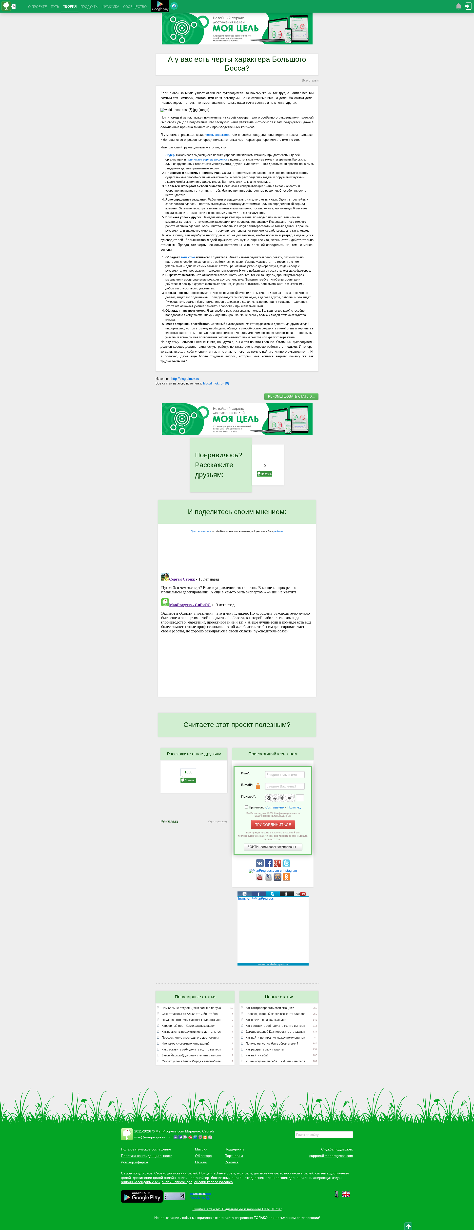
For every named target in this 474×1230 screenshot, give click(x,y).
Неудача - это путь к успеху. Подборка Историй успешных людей (191, 1020)
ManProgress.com (170, 1131)
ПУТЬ (55, 7)
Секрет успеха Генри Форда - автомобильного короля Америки (191, 1061)
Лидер (170, 155)
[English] (346, 1197)
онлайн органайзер (193, 1178)
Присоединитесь (201, 531)
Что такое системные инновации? (186, 1043)
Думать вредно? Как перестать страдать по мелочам (275, 1031)
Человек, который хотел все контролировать (275, 1014)
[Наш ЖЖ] (269, 880)
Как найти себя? (257, 1055)
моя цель (244, 1173)
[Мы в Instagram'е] (273, 870)
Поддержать (234, 1149)
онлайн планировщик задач (318, 1178)
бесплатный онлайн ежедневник (237, 1178)
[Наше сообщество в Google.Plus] (278, 866)
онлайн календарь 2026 (140, 1182)
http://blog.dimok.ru (185, 379)
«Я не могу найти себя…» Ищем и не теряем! (275, 1061)
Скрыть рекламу (217, 821)
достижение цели (268, 1173)
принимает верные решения (207, 159)
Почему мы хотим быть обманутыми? (272, 1043)
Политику (294, 807)
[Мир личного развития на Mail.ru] (278, 880)
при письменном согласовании (294, 1218)
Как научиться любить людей (266, 1020)
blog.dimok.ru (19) (216, 383)
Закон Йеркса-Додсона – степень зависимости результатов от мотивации (191, 1055)
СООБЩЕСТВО (135, 7)
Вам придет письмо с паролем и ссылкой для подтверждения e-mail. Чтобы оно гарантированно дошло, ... (273, 835)
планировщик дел (280, 1178)
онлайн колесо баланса (213, 1182)
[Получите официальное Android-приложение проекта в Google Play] (160, 7)
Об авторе (203, 1156)
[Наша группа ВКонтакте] (260, 866)
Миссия (201, 1149)
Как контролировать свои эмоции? (270, 1008)
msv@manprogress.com (153, 1137)
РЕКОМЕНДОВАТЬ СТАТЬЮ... (291, 396)
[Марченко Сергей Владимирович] (211, 1137)
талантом (188, 257)
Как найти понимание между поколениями (275, 1037)
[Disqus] (237, 632)
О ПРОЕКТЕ (37, 7)
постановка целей (298, 1173)
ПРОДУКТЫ (89, 7)
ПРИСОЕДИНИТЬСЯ (273, 825)
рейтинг (278, 531)
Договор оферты (134, 1162)
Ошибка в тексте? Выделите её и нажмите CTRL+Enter (237, 1209)
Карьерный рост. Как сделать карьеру (188, 1026)
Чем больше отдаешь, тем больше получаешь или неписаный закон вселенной (191, 1008)
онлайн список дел (177, 1182)
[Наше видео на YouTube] (260, 880)
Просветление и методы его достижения (190, 1037)
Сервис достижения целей (175, 1173)
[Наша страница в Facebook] (269, 866)
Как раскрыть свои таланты (265, 1049)
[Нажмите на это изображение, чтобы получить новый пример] (280, 798)
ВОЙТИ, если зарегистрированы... (273, 847)
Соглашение (274, 807)
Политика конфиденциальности (146, 1156)
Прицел (205, 1173)
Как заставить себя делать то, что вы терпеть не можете (191, 1049)
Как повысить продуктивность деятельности (191, 1031)
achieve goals (224, 1173)
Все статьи (310, 80)
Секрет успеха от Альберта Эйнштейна (190, 1014)
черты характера (217, 135)
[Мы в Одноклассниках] (286, 880)
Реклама (231, 1162)
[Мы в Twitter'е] (286, 866)
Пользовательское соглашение (146, 1149)
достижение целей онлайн (154, 1178)
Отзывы (201, 1162)
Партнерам (234, 1156)
